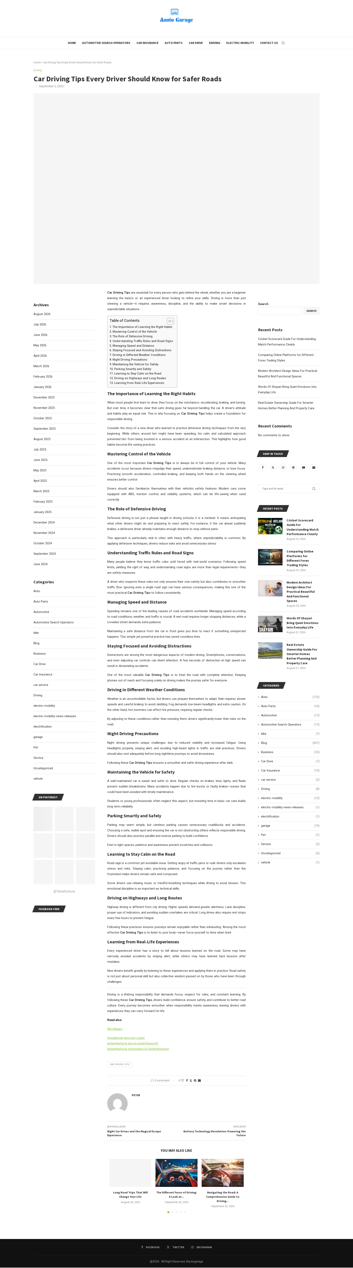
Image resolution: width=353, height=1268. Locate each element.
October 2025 (43, 418)
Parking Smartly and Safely (132, 369)
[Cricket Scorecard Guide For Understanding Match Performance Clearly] (270, 526)
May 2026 (40, 345)
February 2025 (43, 501)
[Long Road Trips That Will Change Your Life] (130, 1173)
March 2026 (41, 366)
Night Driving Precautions (130, 359)
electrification (290, 816)
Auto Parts (174, 43)
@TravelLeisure (64, 891)
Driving (214, 43)
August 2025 (42, 439)
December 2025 (44, 397)
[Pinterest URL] (43, 819)
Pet (290, 835)
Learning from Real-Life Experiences (139, 383)
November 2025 (44, 408)
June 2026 (40, 335)
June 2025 (40, 460)
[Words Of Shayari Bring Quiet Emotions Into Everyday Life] (270, 624)
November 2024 (44, 533)
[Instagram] (283, 467)
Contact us (269, 43)
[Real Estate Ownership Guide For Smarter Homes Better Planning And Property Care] (270, 650)
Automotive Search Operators (106, 43)
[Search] (283, 43)
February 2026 (43, 376)
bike (290, 734)
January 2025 (42, 512)
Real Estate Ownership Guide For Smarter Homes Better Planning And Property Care (302, 654)
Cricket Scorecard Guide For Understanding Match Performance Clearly (303, 527)
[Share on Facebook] (187, 1080)
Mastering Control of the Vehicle (135, 331)
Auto (290, 697)
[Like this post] (182, 1080)
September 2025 (45, 428)
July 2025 (40, 449)
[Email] (313, 467)
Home (72, 43)
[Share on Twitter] (190, 1080)
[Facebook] (263, 467)
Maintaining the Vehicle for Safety (135, 364)
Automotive (290, 715)
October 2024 (43, 543)
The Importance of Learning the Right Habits (142, 327)
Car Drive (196, 43)
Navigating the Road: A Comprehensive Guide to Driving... (222, 1197)
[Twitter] (273, 467)
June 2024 (40, 564)
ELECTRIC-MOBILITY (240, 43)
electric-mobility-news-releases (290, 807)
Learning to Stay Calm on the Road (137, 373)
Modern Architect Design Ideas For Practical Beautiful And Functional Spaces (301, 591)
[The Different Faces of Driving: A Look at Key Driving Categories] (176, 1173)
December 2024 (44, 522)
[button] (114, 1185)
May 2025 (40, 470)
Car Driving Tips (120, 1064)
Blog (290, 743)
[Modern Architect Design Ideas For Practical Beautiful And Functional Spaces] (270, 588)
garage (290, 825)
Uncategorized (290, 853)
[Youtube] (304, 467)
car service (290, 780)
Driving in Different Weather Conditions (139, 355)
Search (263, 304)
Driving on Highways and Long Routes (140, 378)
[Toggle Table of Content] (168, 321)
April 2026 (40, 356)
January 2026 (42, 387)
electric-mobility (290, 798)
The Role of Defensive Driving (133, 336)
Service (290, 844)
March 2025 (41, 491)
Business (290, 752)
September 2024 (45, 554)
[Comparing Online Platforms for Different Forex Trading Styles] (270, 557)
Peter (136, 1095)
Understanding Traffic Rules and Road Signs (143, 341)
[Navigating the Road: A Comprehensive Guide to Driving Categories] (223, 1173)
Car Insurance (147, 43)
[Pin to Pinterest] (195, 1080)
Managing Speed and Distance (133, 345)
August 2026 (42, 314)
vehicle (290, 862)
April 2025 (40, 481)
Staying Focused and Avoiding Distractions (142, 350)
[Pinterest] (294, 467)
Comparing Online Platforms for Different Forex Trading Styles (300, 558)
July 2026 (40, 324)
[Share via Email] (199, 1080)
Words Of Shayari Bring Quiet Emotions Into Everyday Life (302, 622)
